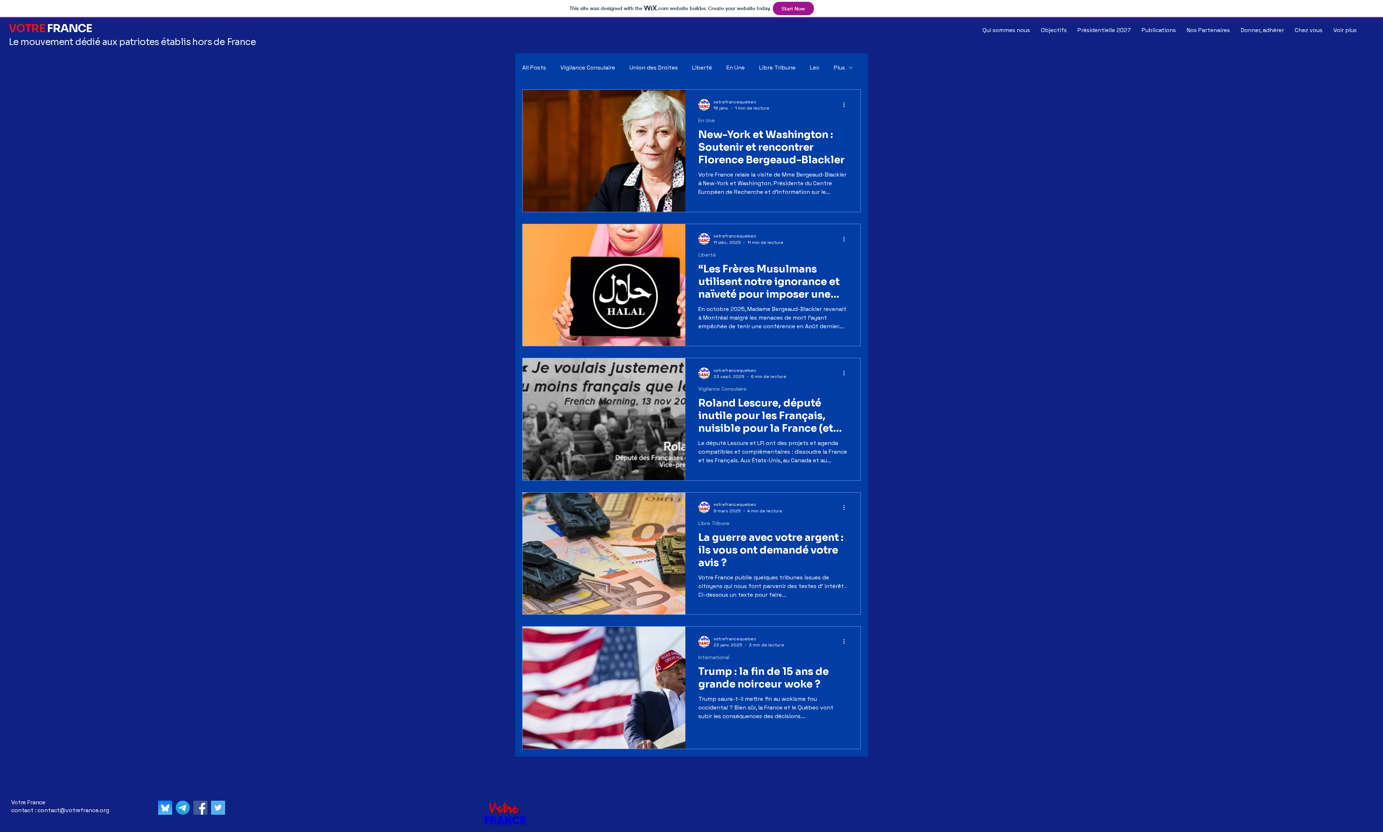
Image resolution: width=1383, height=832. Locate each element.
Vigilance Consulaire (587, 67)
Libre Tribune (777, 67)
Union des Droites (654, 67)
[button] (1308, 30)
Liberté (702, 67)
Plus (839, 67)
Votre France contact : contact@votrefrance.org (60, 806)
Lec (814, 67)
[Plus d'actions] (846, 105)
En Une (735, 67)
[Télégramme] (183, 808)
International (713, 657)
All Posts (534, 67)
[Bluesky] (165, 808)
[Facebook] (200, 808)
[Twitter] (218, 808)
